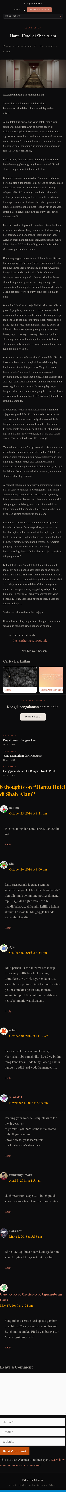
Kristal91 (15, 1097)
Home (17, 10)
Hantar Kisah (33, 717)
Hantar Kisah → (39, 10)
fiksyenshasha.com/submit (30, 640)
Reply (8, 844)
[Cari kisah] (23, 9)
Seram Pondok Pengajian (52, 689)
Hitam (8, 689)
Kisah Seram (33, 28)
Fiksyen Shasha (33, 3)
